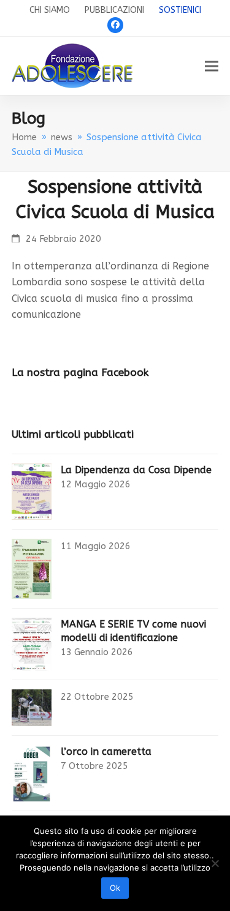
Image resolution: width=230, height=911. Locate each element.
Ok (115, 888)
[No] (215, 863)
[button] (211, 66)
